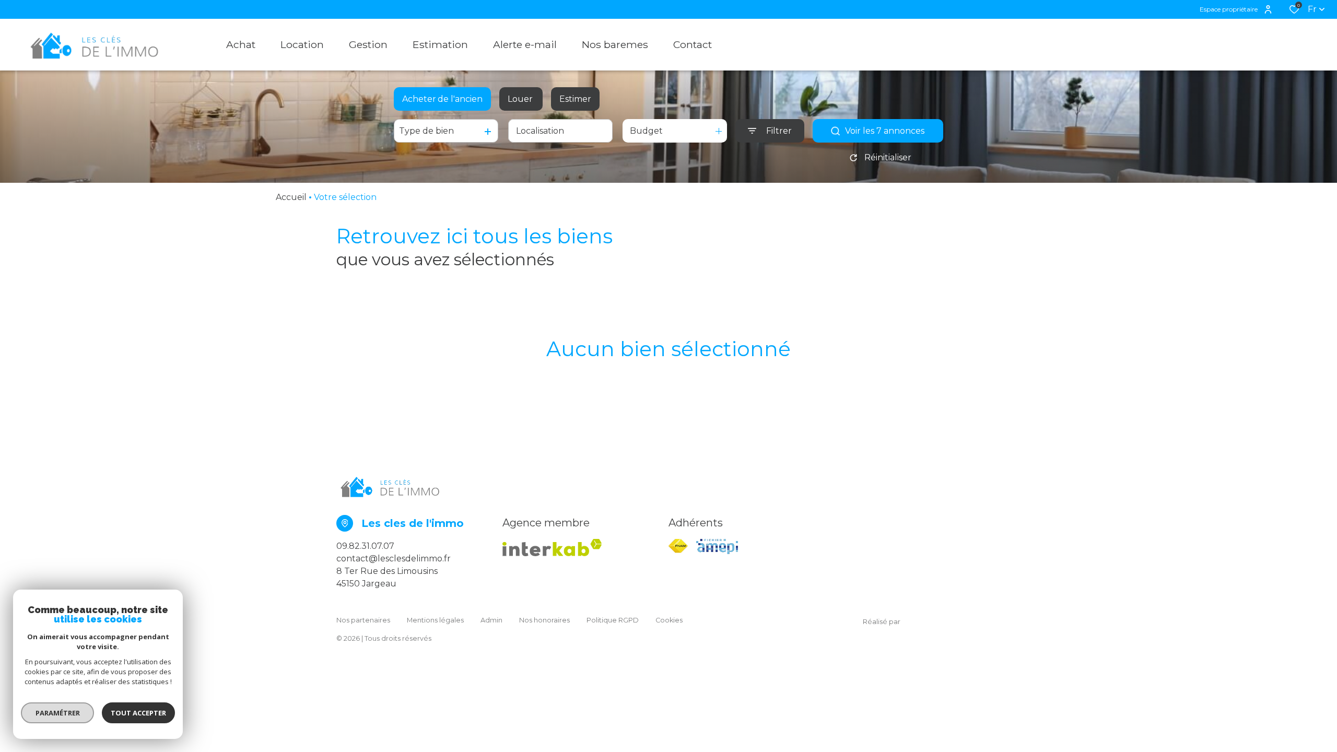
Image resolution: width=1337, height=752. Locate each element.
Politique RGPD (613, 620)
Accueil (291, 197)
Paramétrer (58, 713)
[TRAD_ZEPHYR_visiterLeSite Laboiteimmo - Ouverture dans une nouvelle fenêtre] (950, 622)
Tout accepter (138, 713)
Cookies (669, 620)
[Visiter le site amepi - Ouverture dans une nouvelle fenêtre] (717, 546)
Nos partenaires (363, 620)
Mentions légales (435, 620)
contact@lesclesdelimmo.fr (393, 558)
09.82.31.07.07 (365, 546)
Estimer (575, 99)
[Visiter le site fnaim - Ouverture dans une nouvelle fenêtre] (678, 546)
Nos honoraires (544, 620)
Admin (491, 620)
